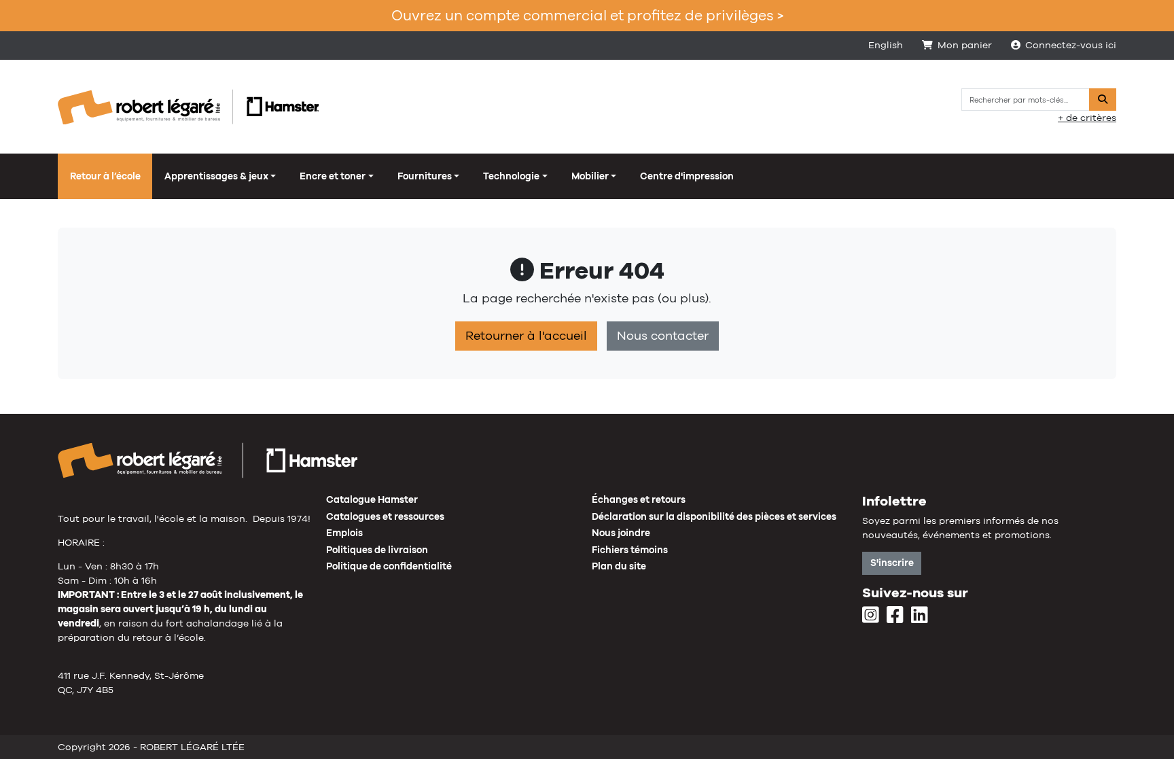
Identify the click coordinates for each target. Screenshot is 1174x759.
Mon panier (965, 44)
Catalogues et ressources (385, 516)
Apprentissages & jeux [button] (216, 176)
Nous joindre (621, 532)
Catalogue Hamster (372, 499)
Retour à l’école (105, 176)
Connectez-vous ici (1070, 44)
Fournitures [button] (424, 176)
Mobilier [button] (590, 176)
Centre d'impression (687, 176)
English (885, 44)
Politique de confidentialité (389, 566)
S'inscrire (892, 562)
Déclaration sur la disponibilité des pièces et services (714, 516)
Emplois (344, 532)
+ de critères (1087, 117)
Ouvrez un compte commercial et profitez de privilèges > (587, 15)
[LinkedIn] (919, 615)
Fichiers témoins (630, 549)
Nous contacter (663, 335)
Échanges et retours (639, 499)
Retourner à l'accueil (526, 335)
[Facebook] (895, 615)
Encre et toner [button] (333, 176)
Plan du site (619, 566)
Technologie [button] (511, 176)
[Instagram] (870, 615)
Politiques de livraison (377, 549)
